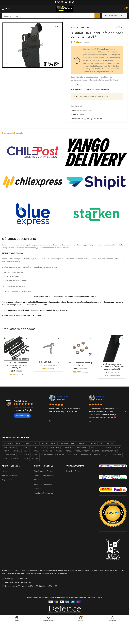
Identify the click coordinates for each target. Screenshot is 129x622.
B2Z (36, 443)
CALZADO (82, 443)
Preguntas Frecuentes (43, 484)
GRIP (92, 447)
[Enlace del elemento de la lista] (64, 578)
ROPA (5, 459)
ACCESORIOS (8, 443)
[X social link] (58, 2)
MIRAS (25, 451)
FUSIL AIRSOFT (82, 447)
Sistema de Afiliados (10, 475)
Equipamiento (54, 447)
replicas (106, 455)
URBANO (34, 459)
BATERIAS (44, 443)
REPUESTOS (117, 455)
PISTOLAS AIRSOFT (82, 451)
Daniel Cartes (62, 396)
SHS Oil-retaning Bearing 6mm (80, 364)
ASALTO (28, 443)
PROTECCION (86, 455)
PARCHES (59, 451)
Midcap (117, 447)
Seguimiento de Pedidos (43, 471)
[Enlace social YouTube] (66, 2)
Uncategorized (83, 27)
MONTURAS (35, 451)
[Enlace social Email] (88, 118)
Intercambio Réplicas (115, 16)
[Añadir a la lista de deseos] (26, 338)
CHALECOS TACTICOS (106, 443)
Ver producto (26, 343)
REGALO (97, 455)
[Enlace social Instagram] (62, 2)
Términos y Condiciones (43, 493)
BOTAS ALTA (63, 443)
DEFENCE (83, 114)
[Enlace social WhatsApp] (73, 2)
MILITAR (6, 451)
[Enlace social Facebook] (55, 2)
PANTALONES (47, 451)
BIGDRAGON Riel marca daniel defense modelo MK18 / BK (16, 365)
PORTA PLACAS (24, 455)
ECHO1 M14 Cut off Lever (48, 362)
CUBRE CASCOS (9, 447)
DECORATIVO (22, 447)
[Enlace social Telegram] (101, 118)
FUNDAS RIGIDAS (68, 447)
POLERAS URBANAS (109, 451)
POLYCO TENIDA (9, 455)
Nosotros (5, 471)
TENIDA (25, 459)
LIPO (99, 447)
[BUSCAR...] (97, 15)
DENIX (43, 447)
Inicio (73, 27)
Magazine (108, 447)
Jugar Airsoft (7, 480)
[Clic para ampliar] (6, 63)
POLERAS (95, 451)
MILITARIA (16, 451)
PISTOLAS (69, 451)
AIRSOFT (19, 443)
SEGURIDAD (15, 459)
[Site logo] (64, 8)
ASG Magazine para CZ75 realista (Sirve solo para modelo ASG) (112, 366)
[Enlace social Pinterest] (70, 2)
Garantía (37, 488)
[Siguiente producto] (121, 27)
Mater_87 (100, 396)
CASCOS (92, 443)
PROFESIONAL (73, 455)
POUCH (35, 455)
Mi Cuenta (38, 480)
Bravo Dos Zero (72, 471)
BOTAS (53, 443)
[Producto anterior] (116, 27)
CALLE (73, 443)
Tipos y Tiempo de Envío (43, 475)
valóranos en (21, 415)
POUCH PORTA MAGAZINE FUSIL (52, 455)
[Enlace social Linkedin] (94, 118)
